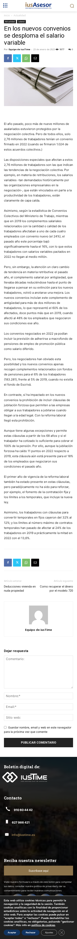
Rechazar (31, 932)
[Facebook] (8, 58)
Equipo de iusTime (19, 49)
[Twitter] (17, 58)
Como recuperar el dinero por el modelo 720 (56, 588)
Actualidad (20, 15)
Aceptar (12, 932)
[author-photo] (38, 624)
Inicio (7, 15)
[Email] (35, 58)
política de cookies (43, 925)
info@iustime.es (23, 835)
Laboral (21, 21)
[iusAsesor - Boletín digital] (38, 5)
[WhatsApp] (26, 58)
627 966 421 (21, 822)
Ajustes (49, 932)
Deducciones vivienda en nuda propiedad (20, 588)
